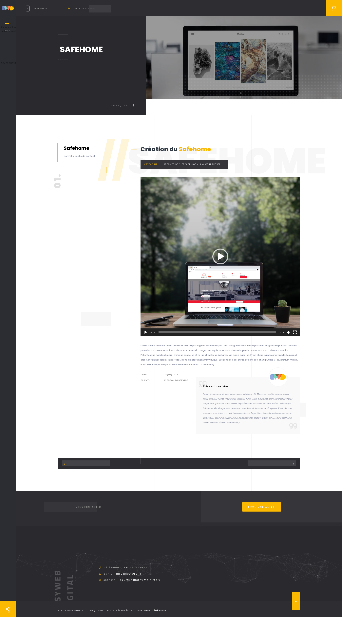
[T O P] (296, 601)
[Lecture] (146, 332)
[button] (220, 256)
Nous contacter (261, 506)
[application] (220, 256)
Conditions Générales (150, 610)
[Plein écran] (295, 332)
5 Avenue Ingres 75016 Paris (140, 580)
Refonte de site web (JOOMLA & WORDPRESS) (191, 164)
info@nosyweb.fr (129, 573)
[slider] (217, 332)
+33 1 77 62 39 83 (135, 567)
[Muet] (289, 332)
